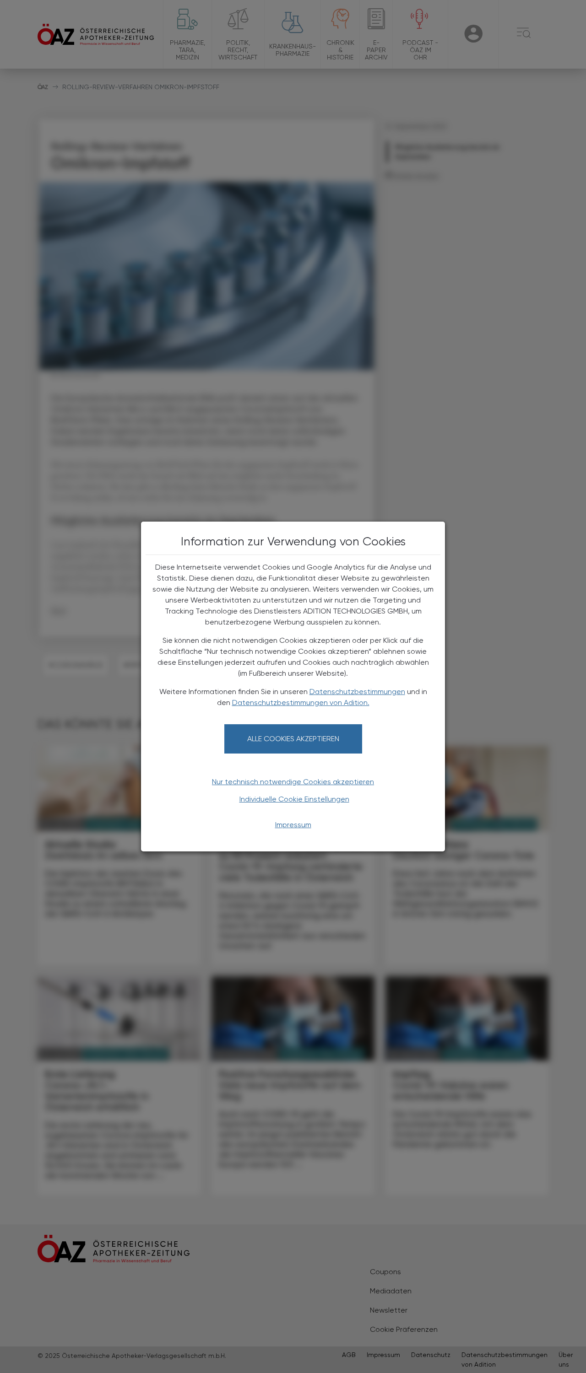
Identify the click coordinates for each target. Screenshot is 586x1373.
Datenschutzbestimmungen (357, 691)
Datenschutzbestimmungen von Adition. (300, 702)
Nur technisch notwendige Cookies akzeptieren (293, 781)
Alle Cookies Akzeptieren (293, 738)
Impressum (293, 824)
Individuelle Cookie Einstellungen (294, 799)
